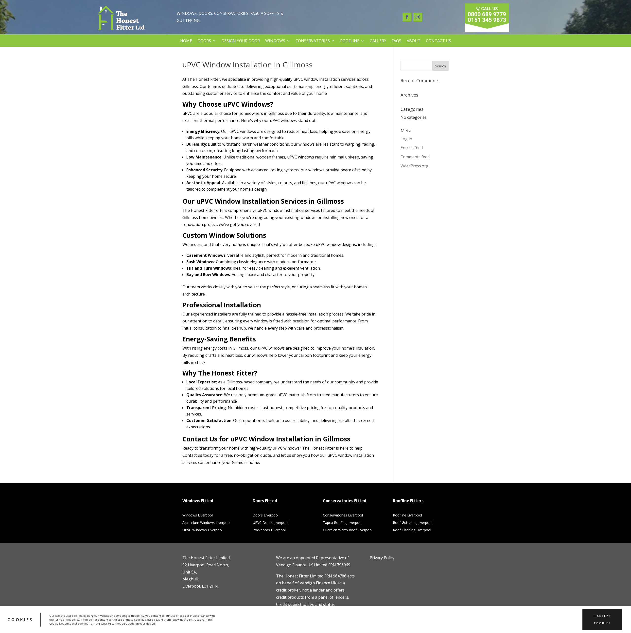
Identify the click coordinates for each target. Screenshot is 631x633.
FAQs (396, 40)
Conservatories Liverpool (343, 515)
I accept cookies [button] (603, 619)
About (414, 40)
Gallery (378, 40)
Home (186, 40)
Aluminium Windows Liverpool (206, 523)
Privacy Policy (382, 557)
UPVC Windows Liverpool (202, 530)
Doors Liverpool (266, 515)
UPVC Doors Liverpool (270, 523)
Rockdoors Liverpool (269, 530)
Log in (406, 138)
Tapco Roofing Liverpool (342, 523)
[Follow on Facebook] (407, 17)
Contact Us (438, 40)
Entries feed (412, 147)
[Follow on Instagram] (417, 17)
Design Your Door (240, 40)
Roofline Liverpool (407, 515)
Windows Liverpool (197, 515)
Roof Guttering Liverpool (412, 523)
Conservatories (313, 40)
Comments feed (415, 156)
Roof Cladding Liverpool (412, 530)
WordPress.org (414, 166)
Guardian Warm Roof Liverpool (347, 530)
